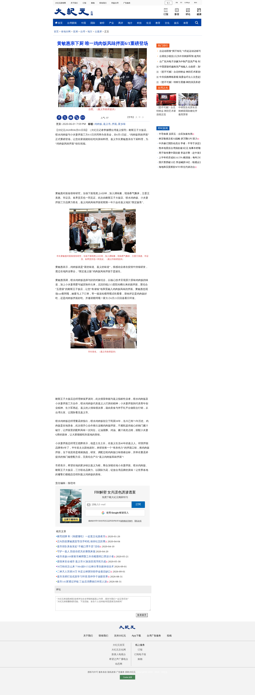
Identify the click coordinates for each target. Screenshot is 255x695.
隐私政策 (111, 672)
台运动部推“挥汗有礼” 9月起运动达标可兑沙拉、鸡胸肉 (188, 51)
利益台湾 (115, 3)
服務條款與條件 (126, 521)
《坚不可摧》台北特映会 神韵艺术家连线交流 (183, 72)
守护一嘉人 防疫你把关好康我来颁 (76, 551)
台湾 (82, 31)
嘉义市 (107, 124)
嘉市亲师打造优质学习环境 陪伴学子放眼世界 (82, 576)
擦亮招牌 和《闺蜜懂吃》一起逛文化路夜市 (81, 536)
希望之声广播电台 (118, 659)
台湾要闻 (72, 22)
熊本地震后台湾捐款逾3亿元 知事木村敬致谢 (182, 148)
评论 (188, 14)
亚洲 (75, 31)
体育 (185, 22)
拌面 (114, 124)
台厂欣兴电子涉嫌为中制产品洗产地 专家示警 (183, 61)
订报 (85, 3)
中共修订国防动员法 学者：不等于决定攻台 (181, 143)
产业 (111, 22)
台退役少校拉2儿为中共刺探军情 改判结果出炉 (184, 56)
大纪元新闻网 (60, 3)
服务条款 (103, 672)
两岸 (120, 22)
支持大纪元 (120, 635)
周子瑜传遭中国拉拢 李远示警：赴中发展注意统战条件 (187, 153)
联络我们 (103, 3)
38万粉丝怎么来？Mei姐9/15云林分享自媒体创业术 (85, 566)
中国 (83, 22)
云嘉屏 (98, 31)
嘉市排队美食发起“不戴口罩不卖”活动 (78, 546)
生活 (148, 22)
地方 (130, 22)
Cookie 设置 (127, 677)
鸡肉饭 (98, 124)
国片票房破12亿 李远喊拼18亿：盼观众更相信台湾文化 (187, 162)
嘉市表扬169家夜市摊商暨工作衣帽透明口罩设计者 (85, 556)
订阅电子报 (140, 654)
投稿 (169, 635)
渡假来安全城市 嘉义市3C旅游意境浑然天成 (81, 561)
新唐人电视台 (119, 654)
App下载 (136, 635)
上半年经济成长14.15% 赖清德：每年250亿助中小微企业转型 (190, 157)
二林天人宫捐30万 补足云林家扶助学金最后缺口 (84, 571)
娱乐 (176, 22)
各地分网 (66, 31)
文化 (167, 22)
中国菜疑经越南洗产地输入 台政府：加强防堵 (183, 66)
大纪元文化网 (119, 649)
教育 (158, 22)
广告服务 (127, 3)
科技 (139, 22)
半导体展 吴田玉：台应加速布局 (175, 134)
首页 (60, 22)
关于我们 (74, 3)
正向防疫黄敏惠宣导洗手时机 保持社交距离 (81, 541)
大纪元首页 (119, 644)
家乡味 (122, 124)
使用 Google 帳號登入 (117, 513)
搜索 (196, 21)
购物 (93, 3)
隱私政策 (138, 521)
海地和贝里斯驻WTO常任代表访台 (177, 167)
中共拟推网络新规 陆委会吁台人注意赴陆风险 (183, 77)
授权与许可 (93, 672)
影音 (177, 14)
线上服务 (140, 644)
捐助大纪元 (130, 672)
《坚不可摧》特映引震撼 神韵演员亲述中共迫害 (184, 82)
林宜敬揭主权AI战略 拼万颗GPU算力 (178, 138)
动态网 (118, 663)
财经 (102, 22)
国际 (92, 22)
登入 (168, 2)
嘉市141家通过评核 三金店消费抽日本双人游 (82, 581)
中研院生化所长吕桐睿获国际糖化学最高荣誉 (187, 111)
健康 (199, 14)
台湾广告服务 (154, 635)
